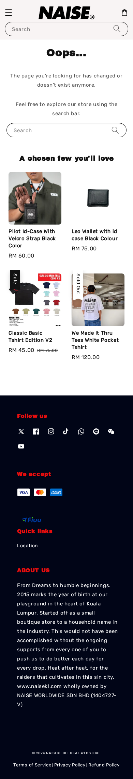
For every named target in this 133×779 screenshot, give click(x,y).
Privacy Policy (70, 764)
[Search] (117, 28)
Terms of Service (32, 764)
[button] (8, 12)
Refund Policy (104, 764)
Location (27, 546)
